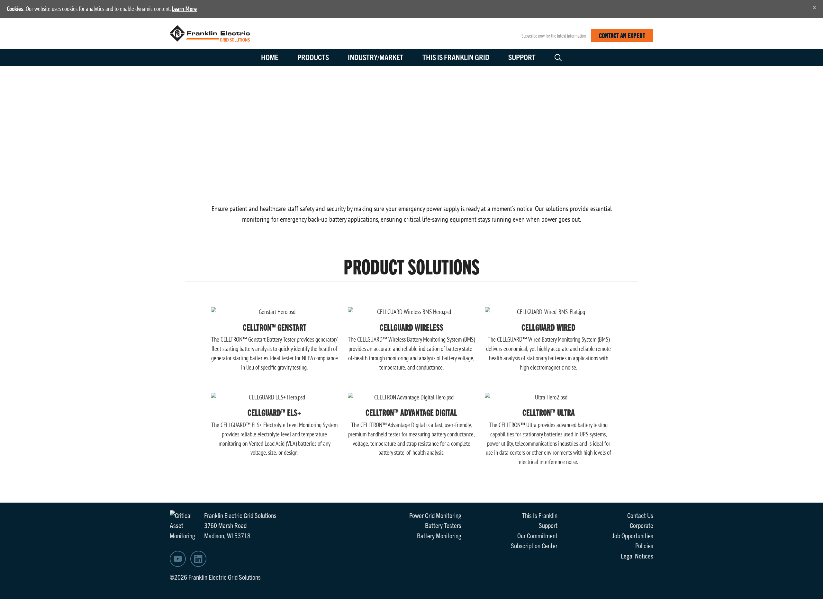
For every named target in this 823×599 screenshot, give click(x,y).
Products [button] (313, 57)
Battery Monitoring (439, 535)
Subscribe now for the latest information (553, 36)
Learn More (184, 9)
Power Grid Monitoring (435, 515)
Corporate (641, 525)
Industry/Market (375, 57)
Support (522, 57)
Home (269, 57)
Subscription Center (534, 545)
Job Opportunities (632, 535)
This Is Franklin (539, 515)
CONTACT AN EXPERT (622, 35)
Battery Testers (443, 525)
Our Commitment (537, 535)
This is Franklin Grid (455, 57)
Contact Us (640, 515)
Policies (644, 545)
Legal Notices (637, 555)
